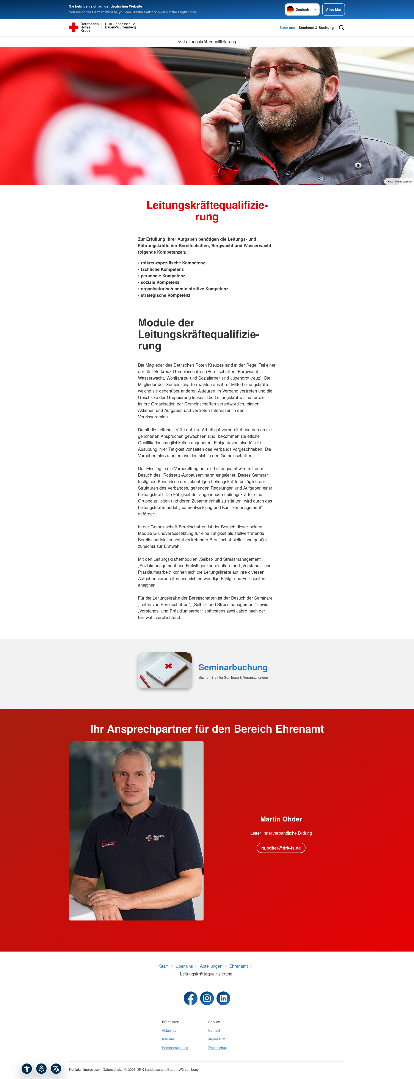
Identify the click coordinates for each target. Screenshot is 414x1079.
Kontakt (214, 1030)
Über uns (287, 27)
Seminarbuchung (233, 667)
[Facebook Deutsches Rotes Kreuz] (191, 998)
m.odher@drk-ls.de (281, 848)
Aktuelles (169, 1030)
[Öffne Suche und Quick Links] (341, 27)
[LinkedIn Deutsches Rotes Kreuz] (223, 998)
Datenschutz (217, 1047)
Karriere (168, 1039)
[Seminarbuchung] (165, 670)
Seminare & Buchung (316, 27)
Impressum (216, 1039)
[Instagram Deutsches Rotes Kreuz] (207, 998)
